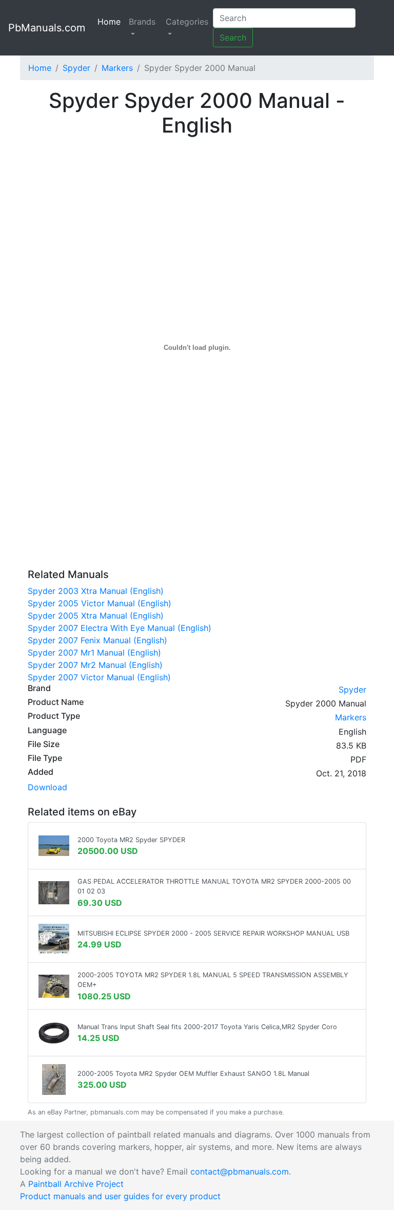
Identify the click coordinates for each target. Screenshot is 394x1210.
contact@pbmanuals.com (239, 1171)
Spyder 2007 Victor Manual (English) (99, 677)
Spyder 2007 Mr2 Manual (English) (95, 665)
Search (233, 37)
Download (47, 787)
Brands (142, 21)
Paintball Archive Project (76, 1184)
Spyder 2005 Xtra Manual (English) (96, 615)
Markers (117, 68)
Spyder (76, 68)
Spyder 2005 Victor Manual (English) (99, 603)
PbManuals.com (46, 28)
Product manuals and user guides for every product (120, 1196)
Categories (187, 21)
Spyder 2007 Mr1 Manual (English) (94, 652)
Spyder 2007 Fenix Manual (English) (97, 640)
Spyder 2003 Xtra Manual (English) (96, 591)
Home (111, 21)
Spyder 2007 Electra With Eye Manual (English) (119, 628)
